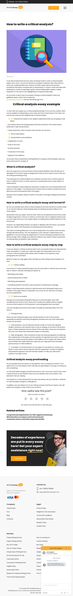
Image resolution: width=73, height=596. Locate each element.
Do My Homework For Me (15, 555)
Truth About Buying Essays (16, 577)
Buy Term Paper (12, 545)
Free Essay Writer (13, 559)
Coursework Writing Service (16, 563)
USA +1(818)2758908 (21, 2)
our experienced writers (15, 100)
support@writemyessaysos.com (49, 492)
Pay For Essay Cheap (14, 548)
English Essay (11, 566)
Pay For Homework (43, 537)
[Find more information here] (56, 570)
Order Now (53, 8)
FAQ (8, 512)
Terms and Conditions (44, 515)
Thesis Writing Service (14, 537)
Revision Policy (41, 522)
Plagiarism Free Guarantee (45, 512)
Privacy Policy (41, 508)
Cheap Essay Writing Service (16, 552)
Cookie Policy (41, 526)
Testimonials (11, 508)
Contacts (10, 519)
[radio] (25, 399)
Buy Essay (39, 545)
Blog (8, 515)
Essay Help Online (13, 570)
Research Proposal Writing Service (19, 573)
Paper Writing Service (14, 541)
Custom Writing (41, 541)
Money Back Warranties (44, 519)
